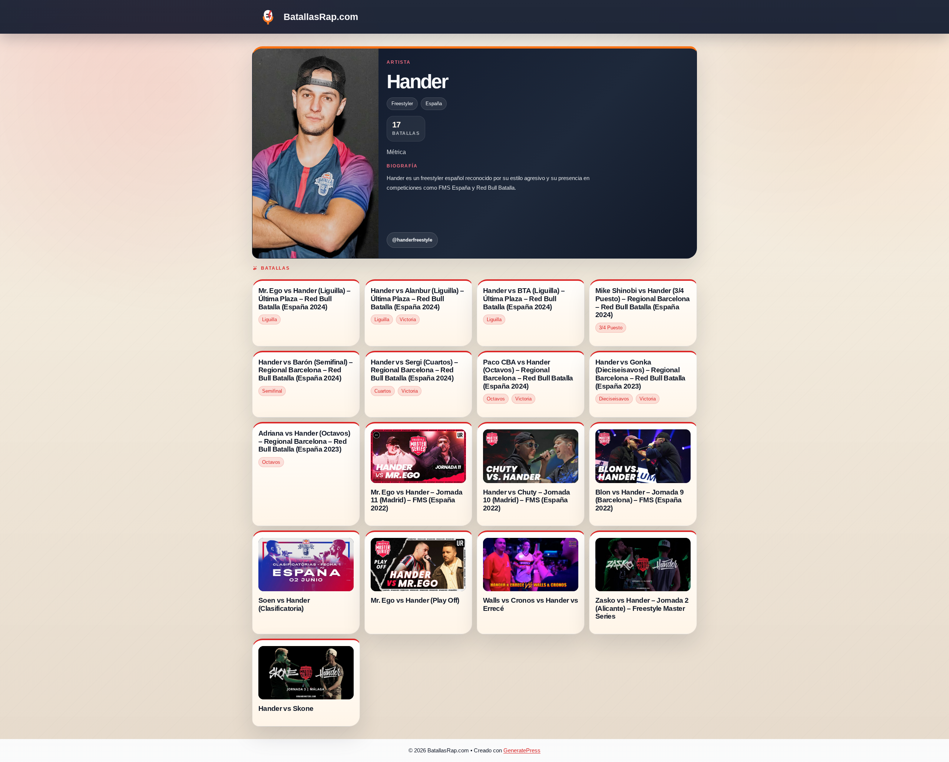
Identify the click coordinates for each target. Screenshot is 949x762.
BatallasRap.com (321, 16)
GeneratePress (521, 750)
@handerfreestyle (412, 240)
